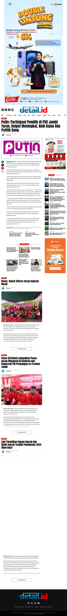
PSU (23, 227)
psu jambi (27, 227)
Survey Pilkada (14, 228)
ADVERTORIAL (9, 115)
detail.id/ (9, 161)
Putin (8, 228)
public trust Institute (36, 227)
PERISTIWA (39, 115)
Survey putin (28, 228)
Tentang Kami (42, 607)
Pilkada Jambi (18, 227)
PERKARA (44, 115)
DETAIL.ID (9, 135)
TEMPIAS (53, 115)
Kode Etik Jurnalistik (19, 607)
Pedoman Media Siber (29, 607)
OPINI (29, 115)
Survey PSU (21, 228)
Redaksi (36, 607)
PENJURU (33, 115)
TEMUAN (58, 115)
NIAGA (25, 115)
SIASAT (49, 115)
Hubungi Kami (49, 607)
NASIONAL (20, 115)
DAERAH (14, 115)
